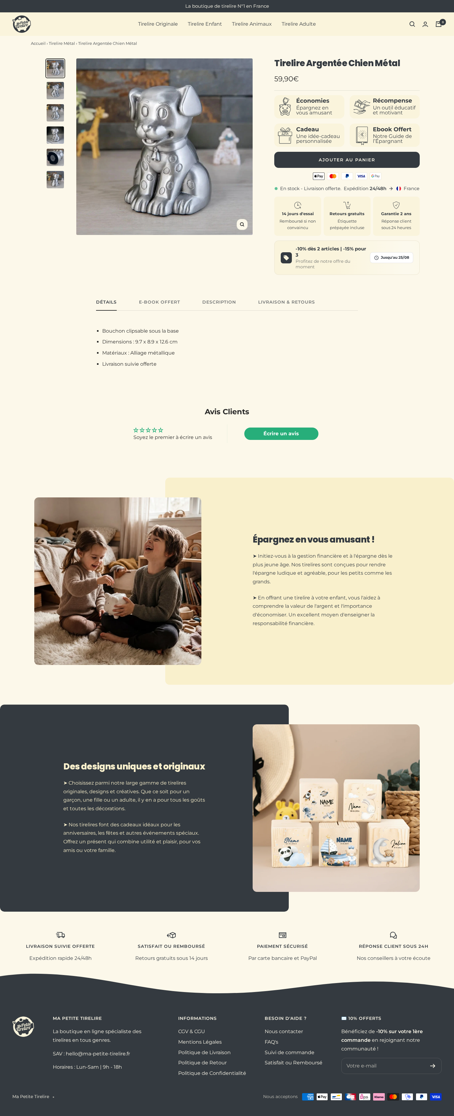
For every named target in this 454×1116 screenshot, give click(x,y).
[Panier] (438, 24)
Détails (106, 302)
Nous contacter (284, 1031)
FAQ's (271, 1042)
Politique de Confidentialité (212, 1073)
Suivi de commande (289, 1052)
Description (219, 302)
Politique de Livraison (204, 1052)
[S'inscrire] (432, 1066)
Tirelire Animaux (252, 24)
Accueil (38, 43)
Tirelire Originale (158, 24)
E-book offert (159, 302)
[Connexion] (425, 24)
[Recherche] (412, 24)
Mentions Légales (200, 1042)
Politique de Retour (202, 1063)
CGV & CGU (191, 1031)
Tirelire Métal (62, 43)
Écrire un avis (281, 434)
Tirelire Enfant (205, 24)
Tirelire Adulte (299, 24)
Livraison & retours (286, 302)
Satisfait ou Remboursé (293, 1063)
